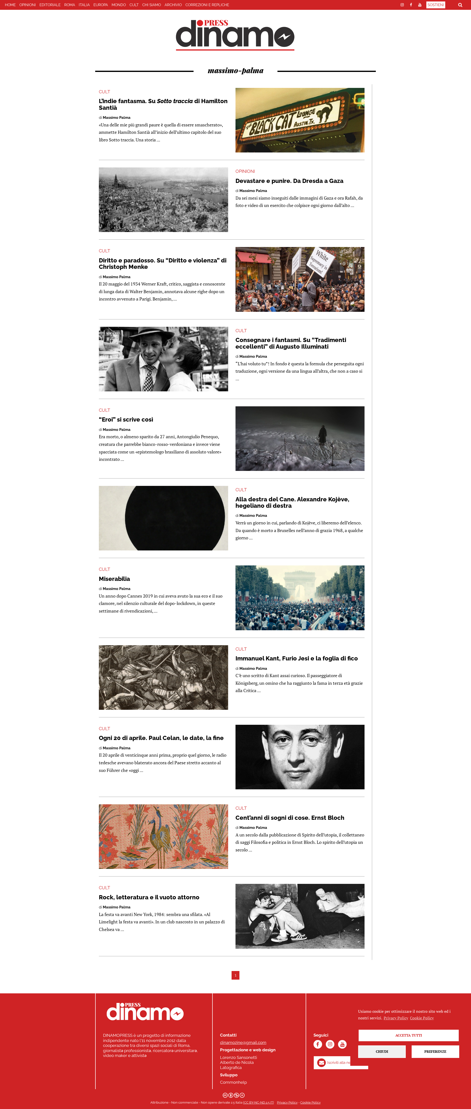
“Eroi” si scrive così (126, 419)
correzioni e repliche (207, 5)
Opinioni (27, 5)
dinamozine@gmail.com (243, 1042)
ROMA (69, 5)
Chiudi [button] (382, 1051)
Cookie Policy (310, 1102)
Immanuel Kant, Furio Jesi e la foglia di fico (297, 658)
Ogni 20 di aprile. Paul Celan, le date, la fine (161, 737)
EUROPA (100, 5)
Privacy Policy (287, 1102)
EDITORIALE (50, 5)
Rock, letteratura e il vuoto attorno (149, 897)
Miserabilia (114, 578)
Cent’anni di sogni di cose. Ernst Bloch (290, 817)
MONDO (119, 5)
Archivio (173, 5)
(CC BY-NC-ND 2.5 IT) (258, 1102)
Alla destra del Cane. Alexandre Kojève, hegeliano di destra (292, 502)
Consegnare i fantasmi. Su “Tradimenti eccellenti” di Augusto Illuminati (291, 343)
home (10, 5)
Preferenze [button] (435, 1051)
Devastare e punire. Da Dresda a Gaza (289, 180)
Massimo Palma (117, 117)
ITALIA (84, 5)
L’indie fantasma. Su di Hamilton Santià (163, 104)
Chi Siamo (151, 5)
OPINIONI (245, 171)
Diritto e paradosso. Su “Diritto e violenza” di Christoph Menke (162, 263)
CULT (134, 5)
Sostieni (436, 5)
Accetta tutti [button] (408, 1035)
